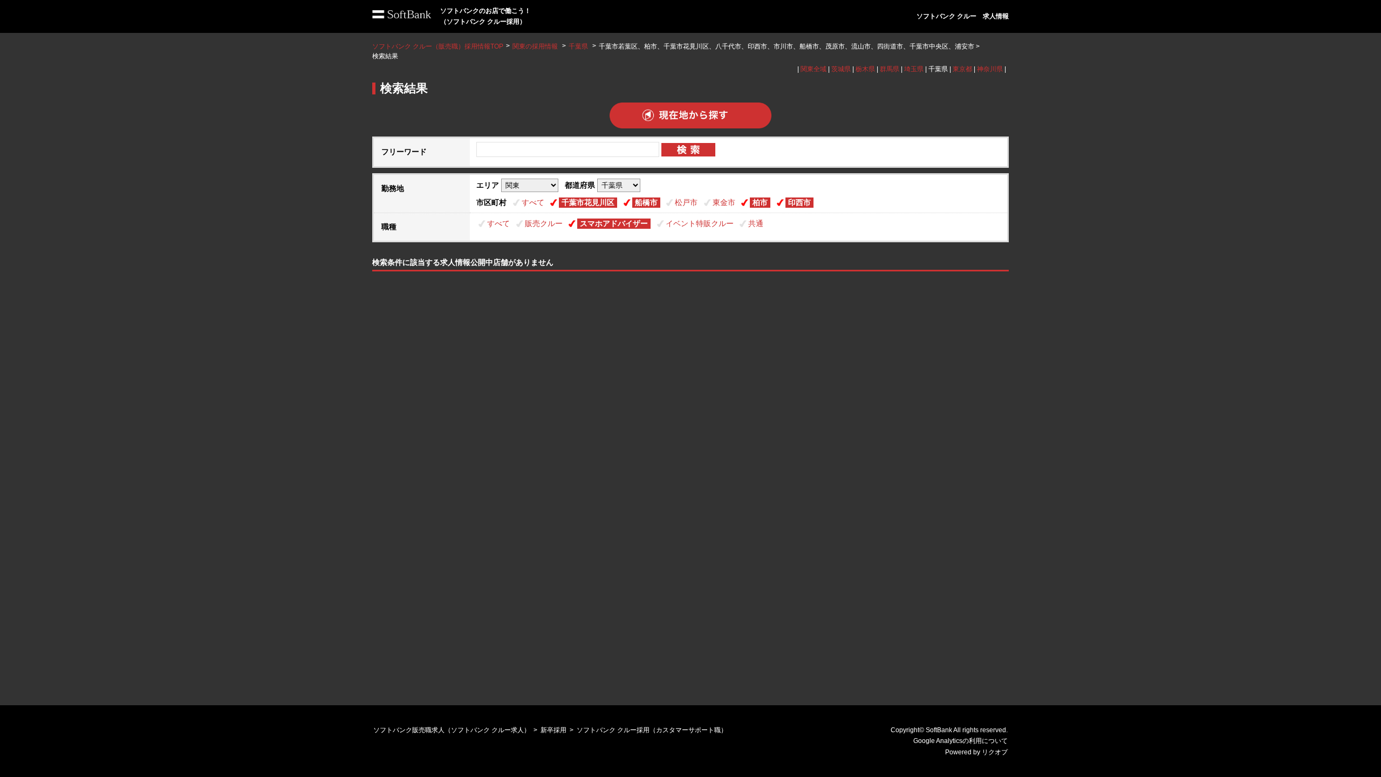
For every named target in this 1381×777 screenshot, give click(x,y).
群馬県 (889, 69)
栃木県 (865, 69)
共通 (755, 223)
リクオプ (995, 752)
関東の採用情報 (535, 46)
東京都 (962, 69)
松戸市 (686, 202)
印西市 (799, 202)
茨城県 (841, 69)
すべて (533, 202)
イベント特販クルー (700, 223)
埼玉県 (914, 69)
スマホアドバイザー (614, 223)
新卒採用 (553, 730)
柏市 (760, 202)
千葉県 (578, 46)
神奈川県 (990, 69)
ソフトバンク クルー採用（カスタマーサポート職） (652, 730)
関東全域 (813, 69)
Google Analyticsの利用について (960, 741)
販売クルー (544, 223)
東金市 (724, 202)
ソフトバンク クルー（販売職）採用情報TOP (437, 46)
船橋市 (646, 202)
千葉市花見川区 (588, 202)
